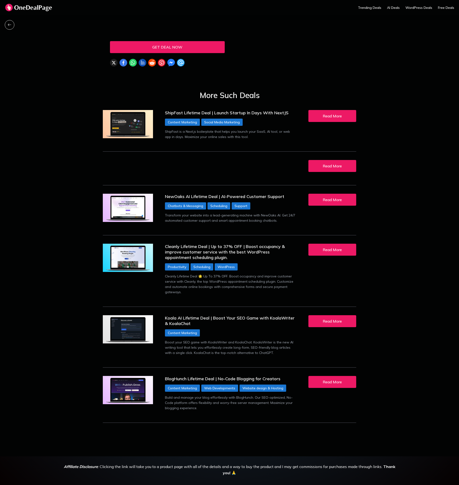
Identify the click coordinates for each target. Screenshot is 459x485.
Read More (332, 116)
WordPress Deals (418, 8)
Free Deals (446, 8)
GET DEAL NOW (167, 47)
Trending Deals (369, 8)
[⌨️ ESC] (9, 25)
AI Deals (393, 8)
